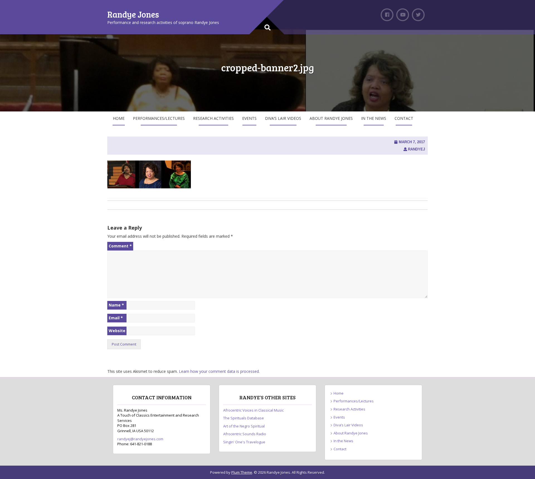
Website (117, 330)
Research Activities (213, 118)
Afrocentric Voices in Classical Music (253, 410)
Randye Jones (133, 14)
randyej (416, 149)
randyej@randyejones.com (140, 438)
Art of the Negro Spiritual (244, 426)
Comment (120, 246)
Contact (404, 118)
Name (116, 305)
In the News (373, 118)
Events (249, 118)
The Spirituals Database (243, 417)
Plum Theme (241, 472)
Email (116, 317)
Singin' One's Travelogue (244, 441)
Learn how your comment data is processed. (219, 371)
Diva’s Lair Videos (283, 118)
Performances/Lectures (159, 118)
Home (119, 118)
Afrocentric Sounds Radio (244, 433)
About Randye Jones (331, 118)
